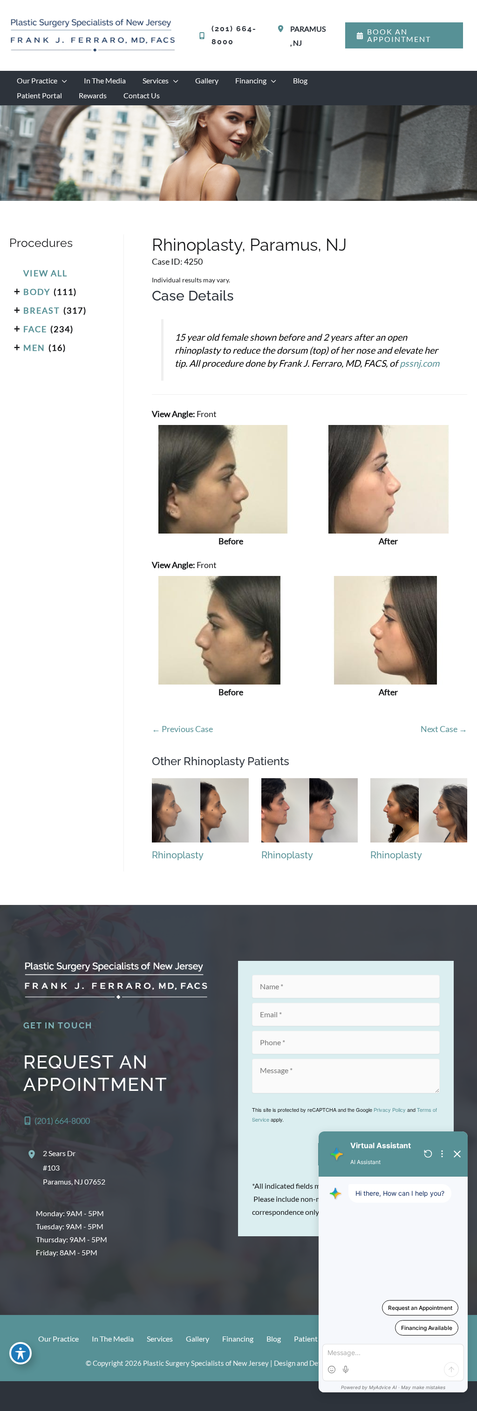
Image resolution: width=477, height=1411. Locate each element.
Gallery (197, 1338)
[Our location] (464, 1396)
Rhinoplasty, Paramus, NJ (249, 244)
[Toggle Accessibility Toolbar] (20, 1353)
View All (45, 273)
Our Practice (58, 1338)
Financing (237, 1338)
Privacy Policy (390, 1109)
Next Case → (444, 729)
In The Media (113, 1338)
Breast (41, 310)
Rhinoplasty (178, 855)
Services (160, 1338)
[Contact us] (438, 1396)
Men (34, 347)
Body (36, 292)
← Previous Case (182, 729)
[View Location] (282, 28)
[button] (404, 35)
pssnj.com (419, 363)
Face (35, 329)
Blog (273, 1338)
